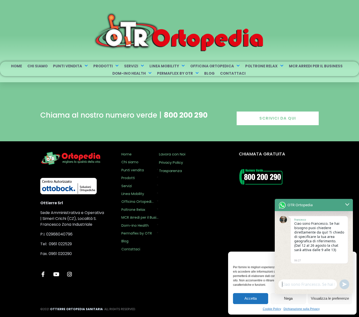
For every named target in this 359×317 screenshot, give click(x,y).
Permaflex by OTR (175, 73)
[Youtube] (56, 274)
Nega (288, 298)
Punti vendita (67, 66)
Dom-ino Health (129, 73)
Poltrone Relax (261, 66)
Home (16, 66)
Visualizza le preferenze (330, 298)
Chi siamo (37, 66)
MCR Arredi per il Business (316, 66)
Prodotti (103, 66)
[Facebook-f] (43, 274)
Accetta (250, 298)
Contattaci (233, 73)
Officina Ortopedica (212, 66)
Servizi (131, 66)
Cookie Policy (272, 309)
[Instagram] (69, 274)
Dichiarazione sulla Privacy (302, 309)
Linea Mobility (164, 66)
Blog (209, 73)
